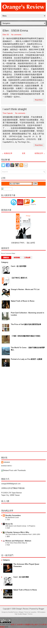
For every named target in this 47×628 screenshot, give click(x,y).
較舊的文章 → (40, 153)
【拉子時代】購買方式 (19, 278)
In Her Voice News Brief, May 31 (16, 543)
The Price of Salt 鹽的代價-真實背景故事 (26, 324)
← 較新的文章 (7, 153)
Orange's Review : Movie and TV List (25, 289)
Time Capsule (8, 113)
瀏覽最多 (6, 257)
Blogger (41, 609)
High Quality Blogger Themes (23, 614)
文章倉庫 (27, 257)
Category (4, 262)
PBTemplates (41, 612)
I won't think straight (15, 109)
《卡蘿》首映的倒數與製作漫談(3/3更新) (25, 336)
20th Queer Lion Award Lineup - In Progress (20, 526)
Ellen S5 (6, 35)
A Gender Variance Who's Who (17, 532)
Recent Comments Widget (8, 253)
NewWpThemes (13, 612)
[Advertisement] (11, 409)
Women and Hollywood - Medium (18, 541)
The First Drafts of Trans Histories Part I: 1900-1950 (22, 534)
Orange (7, 462)
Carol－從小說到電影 (18, 266)
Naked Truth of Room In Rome (22, 301)
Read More (39, 100)
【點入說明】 (31, 243)
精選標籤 (17, 257)
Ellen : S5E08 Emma (15, 30)
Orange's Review (22, 609)
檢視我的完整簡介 (6, 465)
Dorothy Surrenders (13, 515)
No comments (16, 35)
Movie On (9, 524)
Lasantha (33, 612)
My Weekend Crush (12, 517)
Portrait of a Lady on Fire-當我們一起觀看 (26, 359)
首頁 (23, 153)
